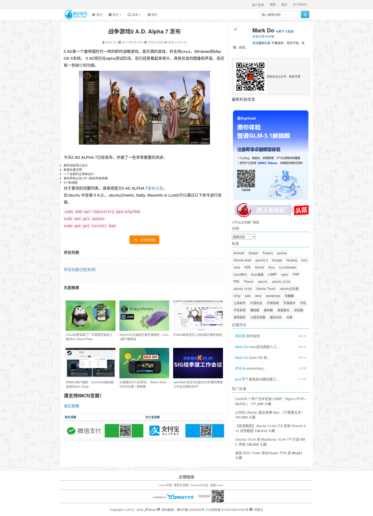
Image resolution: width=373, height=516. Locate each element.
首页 (98, 14)
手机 (303, 303)
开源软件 (289, 303)
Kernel (259, 267)
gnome (282, 253)
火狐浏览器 (257, 317)
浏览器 (298, 310)
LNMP (272, 274)
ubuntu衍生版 (289, 288)
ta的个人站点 (285, 31)
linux (272, 267)
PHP (296, 274)
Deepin (253, 253)
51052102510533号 (235, 509)
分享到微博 (147, 240)
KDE (248, 267)
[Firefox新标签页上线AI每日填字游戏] (198, 315)
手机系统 (240, 310)
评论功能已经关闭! (80, 269)
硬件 (154, 14)
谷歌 (289, 317)
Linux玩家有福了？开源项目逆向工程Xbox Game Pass (89, 336)
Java (237, 267)
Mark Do (111, 42)
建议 (284, 4)
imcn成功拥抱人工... (264, 346)
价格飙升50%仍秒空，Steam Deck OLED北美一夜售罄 (143, 384)
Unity (237, 296)
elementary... (256, 368)
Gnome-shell (242, 260)
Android (239, 253)
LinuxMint (240, 274)
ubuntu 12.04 (281, 281)
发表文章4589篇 (263, 36)
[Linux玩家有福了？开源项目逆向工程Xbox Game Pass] (90, 315)
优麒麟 (289, 296)
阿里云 (258, 509)
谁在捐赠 (71, 406)
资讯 (115, 14)
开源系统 (273, 303)
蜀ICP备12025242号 (191, 509)
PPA (236, 281)
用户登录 (258, 5)
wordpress (273, 296)
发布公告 (155, 188)
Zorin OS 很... (259, 357)
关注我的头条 (261, 43)
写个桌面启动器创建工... (260, 379)
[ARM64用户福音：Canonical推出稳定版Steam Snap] (90, 363)
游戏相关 (240, 317)
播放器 (254, 310)
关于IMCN (300, 4)
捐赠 (273, 4)
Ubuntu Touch (265, 288)
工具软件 (240, 303)
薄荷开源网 (181, 485)
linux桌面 (257, 274)
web (248, 296)
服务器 (268, 310)
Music (151, 509)
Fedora (268, 253)
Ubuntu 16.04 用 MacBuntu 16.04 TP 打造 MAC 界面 (270, 442)
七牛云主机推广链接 (245, 222)
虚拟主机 (276, 317)
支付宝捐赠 (152, 417)
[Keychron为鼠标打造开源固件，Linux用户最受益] (144, 315)
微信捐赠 (70, 417)
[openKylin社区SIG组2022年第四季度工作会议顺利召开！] (198, 363)
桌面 (135, 14)
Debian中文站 (199, 485)
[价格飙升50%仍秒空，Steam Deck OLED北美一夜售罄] (144, 363)
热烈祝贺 (253, 336)
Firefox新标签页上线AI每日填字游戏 (197, 334)
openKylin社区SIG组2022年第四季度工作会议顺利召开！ (198, 384)
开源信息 (256, 303)
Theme (248, 281)
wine (258, 296)
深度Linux (216, 485)
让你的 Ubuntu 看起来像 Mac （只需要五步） (270, 412)
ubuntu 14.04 (243, 288)
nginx (284, 274)
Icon (304, 260)
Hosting (292, 260)
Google (277, 260)
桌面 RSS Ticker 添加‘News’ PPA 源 (263, 452)
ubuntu (262, 281)
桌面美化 (283, 310)
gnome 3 (262, 260)
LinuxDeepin (287, 267)
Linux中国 (165, 485)
